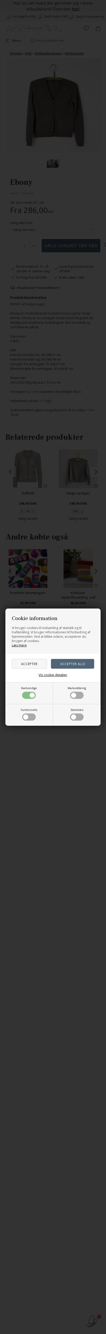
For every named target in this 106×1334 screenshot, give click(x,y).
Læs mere (19, 645)
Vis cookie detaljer (53, 675)
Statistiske (76, 710)
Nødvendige (29, 688)
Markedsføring (77, 688)
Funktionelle (29, 710)
